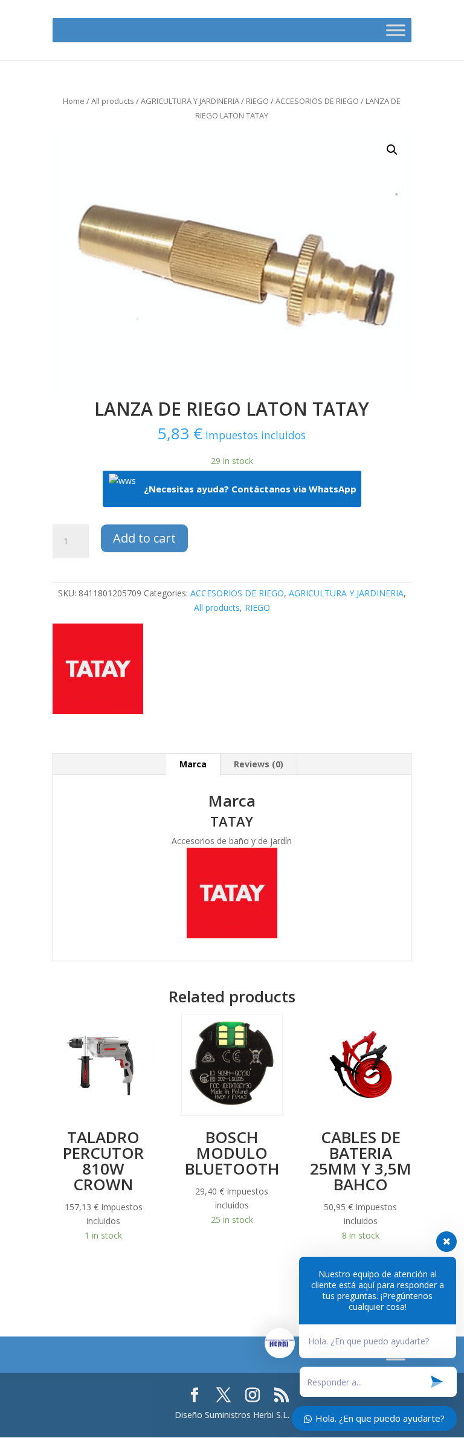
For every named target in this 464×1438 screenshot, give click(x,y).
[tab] (193, 764)
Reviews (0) (258, 764)
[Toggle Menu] (395, 30)
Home (74, 100)
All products (112, 100)
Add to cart (144, 538)
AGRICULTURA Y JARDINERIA (190, 100)
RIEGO (257, 100)
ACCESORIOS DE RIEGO (317, 100)
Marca (193, 764)
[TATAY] (98, 671)
